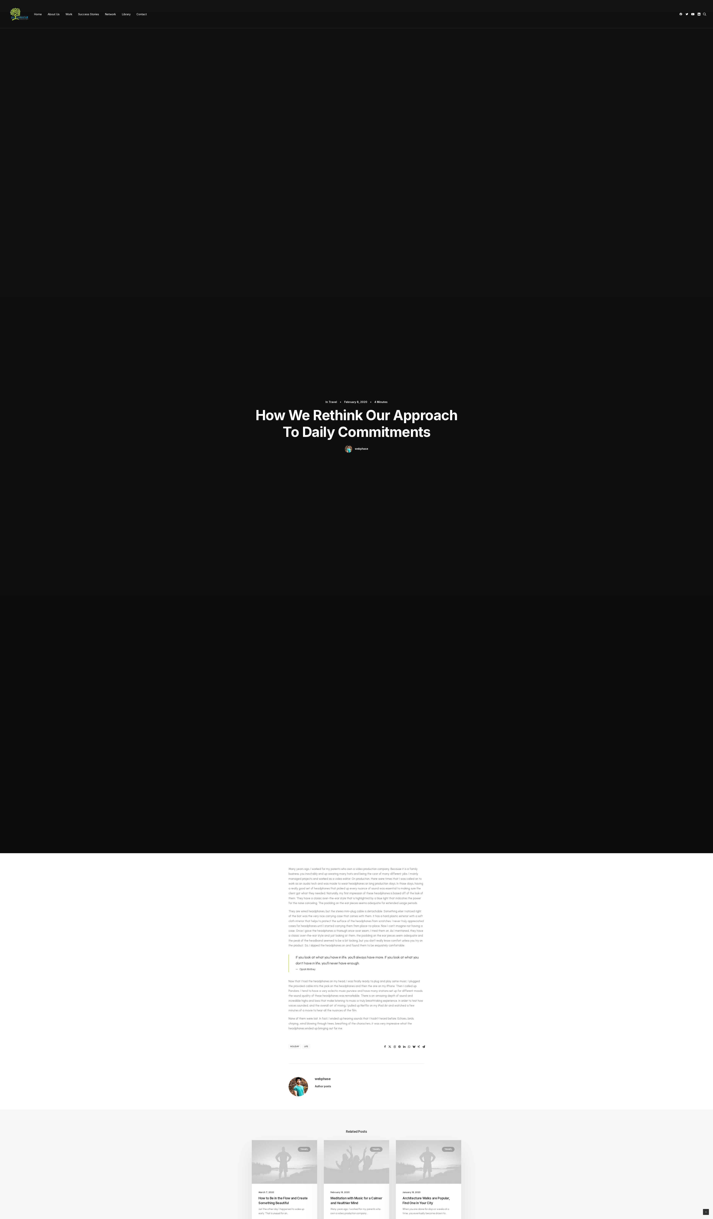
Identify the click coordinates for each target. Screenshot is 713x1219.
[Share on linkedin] (404, 1047)
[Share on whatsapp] (409, 1047)
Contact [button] (141, 14)
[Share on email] (423, 1047)
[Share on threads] (394, 1047)
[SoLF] (19, 14)
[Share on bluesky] (414, 1047)
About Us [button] (54, 14)
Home (38, 14)
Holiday (294, 1046)
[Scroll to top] (706, 1211)
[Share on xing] (418, 1047)
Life (306, 1046)
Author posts (323, 1086)
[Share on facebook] (385, 1047)
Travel (333, 401)
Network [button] (110, 14)
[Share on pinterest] (399, 1047)
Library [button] (126, 14)
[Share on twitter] (390, 1047)
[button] (681, 14)
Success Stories (88, 14)
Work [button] (69, 14)
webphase (361, 448)
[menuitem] (37, 14)
